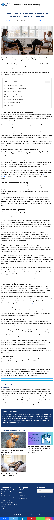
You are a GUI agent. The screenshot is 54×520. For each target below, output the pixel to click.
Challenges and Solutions (13, 102)
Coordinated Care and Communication (17, 88)
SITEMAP (38, 514)
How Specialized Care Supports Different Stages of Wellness (9, 504)
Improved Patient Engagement (15, 99)
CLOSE (47, 81)
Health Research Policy (27, 4)
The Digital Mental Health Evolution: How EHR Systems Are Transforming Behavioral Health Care (39, 448)
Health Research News (42, 20)
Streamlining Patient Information (15, 85)
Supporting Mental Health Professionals (17, 96)
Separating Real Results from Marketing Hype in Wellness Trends (7, 492)
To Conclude (10, 105)
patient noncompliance (38, 303)
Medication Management (13, 94)
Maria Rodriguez (10, 21)
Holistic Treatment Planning (14, 91)
